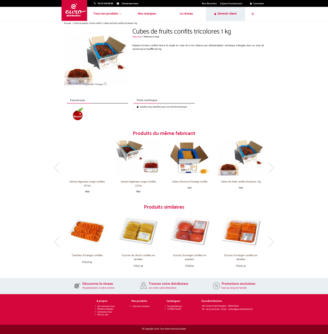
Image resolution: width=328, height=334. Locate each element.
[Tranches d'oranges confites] (87, 231)
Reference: (149, 37)
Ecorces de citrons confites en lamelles (138, 257)
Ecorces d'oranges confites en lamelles (240, 257)
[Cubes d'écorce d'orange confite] (190, 157)
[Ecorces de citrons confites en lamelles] (138, 231)
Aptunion (137, 37)
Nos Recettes (209, 4)
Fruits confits (96, 23)
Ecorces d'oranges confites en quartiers (189, 257)
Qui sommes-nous (106, 306)
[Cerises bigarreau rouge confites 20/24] (87, 157)
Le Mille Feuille (174, 309)
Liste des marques (141, 306)
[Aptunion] (78, 114)
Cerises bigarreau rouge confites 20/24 (87, 184)
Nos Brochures (234, 10)
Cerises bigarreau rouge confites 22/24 (138, 184)
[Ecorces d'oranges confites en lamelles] (241, 231)
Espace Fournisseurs (231, 4)
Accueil (67, 23)
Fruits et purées (81, 23)
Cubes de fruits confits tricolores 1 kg (241, 182)
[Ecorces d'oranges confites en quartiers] (190, 231)
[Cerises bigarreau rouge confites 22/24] (138, 157)
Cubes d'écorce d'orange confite (189, 182)
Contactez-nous (104, 312)
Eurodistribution (174, 306)
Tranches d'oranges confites (87, 256)
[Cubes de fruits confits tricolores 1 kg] (241, 157)
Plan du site (102, 315)
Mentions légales (105, 309)
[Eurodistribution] (76, 10)
